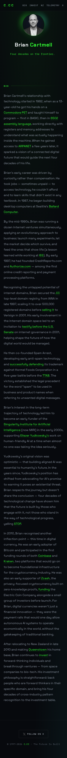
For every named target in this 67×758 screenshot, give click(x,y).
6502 (54, 118)
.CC (57, 293)
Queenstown (38, 649)
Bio (25, 5)
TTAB (46, 375)
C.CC (9, 5)
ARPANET (24, 146)
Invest (34, 5)
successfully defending (27, 364)
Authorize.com (20, 266)
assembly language (17, 124)
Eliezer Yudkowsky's (34, 435)
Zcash (45, 578)
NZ (42, 5)
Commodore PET (15, 112)
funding (44, 589)
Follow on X (35, 734)
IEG (41, 255)
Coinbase (44, 556)
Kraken (9, 561)
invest (43, 655)
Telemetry (53, 5)
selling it (48, 310)
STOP (17, 524)
